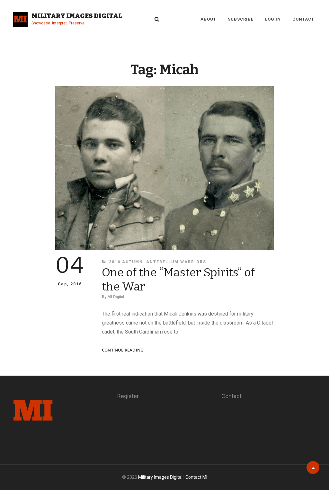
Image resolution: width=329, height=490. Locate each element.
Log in (273, 19)
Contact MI (196, 477)
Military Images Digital (76, 16)
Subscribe (240, 19)
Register (128, 396)
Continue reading (122, 350)
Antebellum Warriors (176, 262)
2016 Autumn (126, 262)
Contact (303, 19)
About (208, 19)
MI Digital (115, 297)
